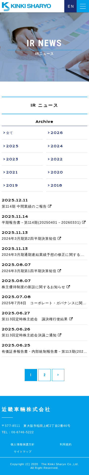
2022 (57, 159)
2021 (12, 172)
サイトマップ (23, 451)
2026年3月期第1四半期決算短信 (30, 271)
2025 (12, 146)
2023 (12, 159)
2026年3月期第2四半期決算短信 (30, 238)
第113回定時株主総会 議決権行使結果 (35, 319)
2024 (57, 146)
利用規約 (66, 444)
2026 (57, 133)
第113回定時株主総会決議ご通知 (30, 335)
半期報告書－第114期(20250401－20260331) (42, 222)
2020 (57, 172)
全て (9, 133)
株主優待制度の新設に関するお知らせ (34, 287)
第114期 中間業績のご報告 (25, 206)
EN (71, 6)
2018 (56, 185)
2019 (12, 185)
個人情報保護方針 (23, 444)
